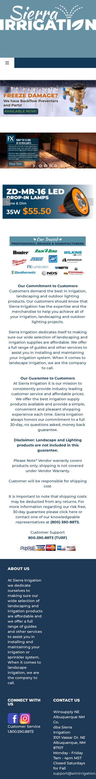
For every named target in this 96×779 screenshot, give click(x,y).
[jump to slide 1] (40, 165)
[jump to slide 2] (45, 165)
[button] (6, 202)
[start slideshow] (34, 165)
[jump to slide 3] (50, 165)
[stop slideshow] (61, 165)
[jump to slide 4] (55, 165)
